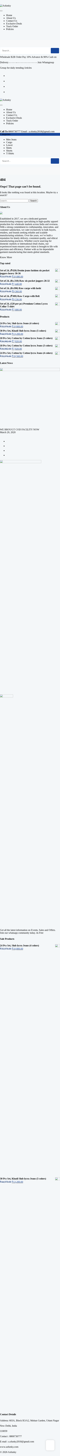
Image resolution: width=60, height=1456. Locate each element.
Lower (9, 145)
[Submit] (55, 50)
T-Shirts (10, 153)
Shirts (9, 148)
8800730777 (14, 131)
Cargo (9, 142)
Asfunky (12, 1452)
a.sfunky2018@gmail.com (41, 131)
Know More (6, 257)
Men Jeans (11, 139)
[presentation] (1, 435)
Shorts (9, 150)
